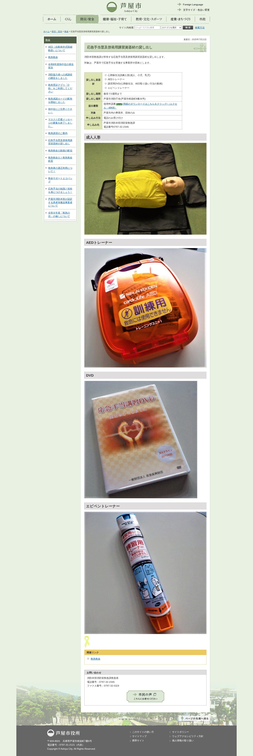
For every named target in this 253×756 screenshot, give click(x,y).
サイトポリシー (180, 732)
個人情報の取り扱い (183, 740)
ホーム (46, 31)
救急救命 (53, 57)
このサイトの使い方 (143, 732)
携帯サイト (138, 740)
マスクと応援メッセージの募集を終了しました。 (60, 122)
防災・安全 (57, 31)
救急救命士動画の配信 (60, 150)
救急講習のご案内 (57, 133)
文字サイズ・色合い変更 (196, 9)
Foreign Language (193, 4)
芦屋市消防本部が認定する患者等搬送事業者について (60, 202)
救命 (66, 31)
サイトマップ (139, 736)
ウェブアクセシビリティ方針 (187, 736)
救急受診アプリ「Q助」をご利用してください (60, 88)
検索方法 (200, 27)
